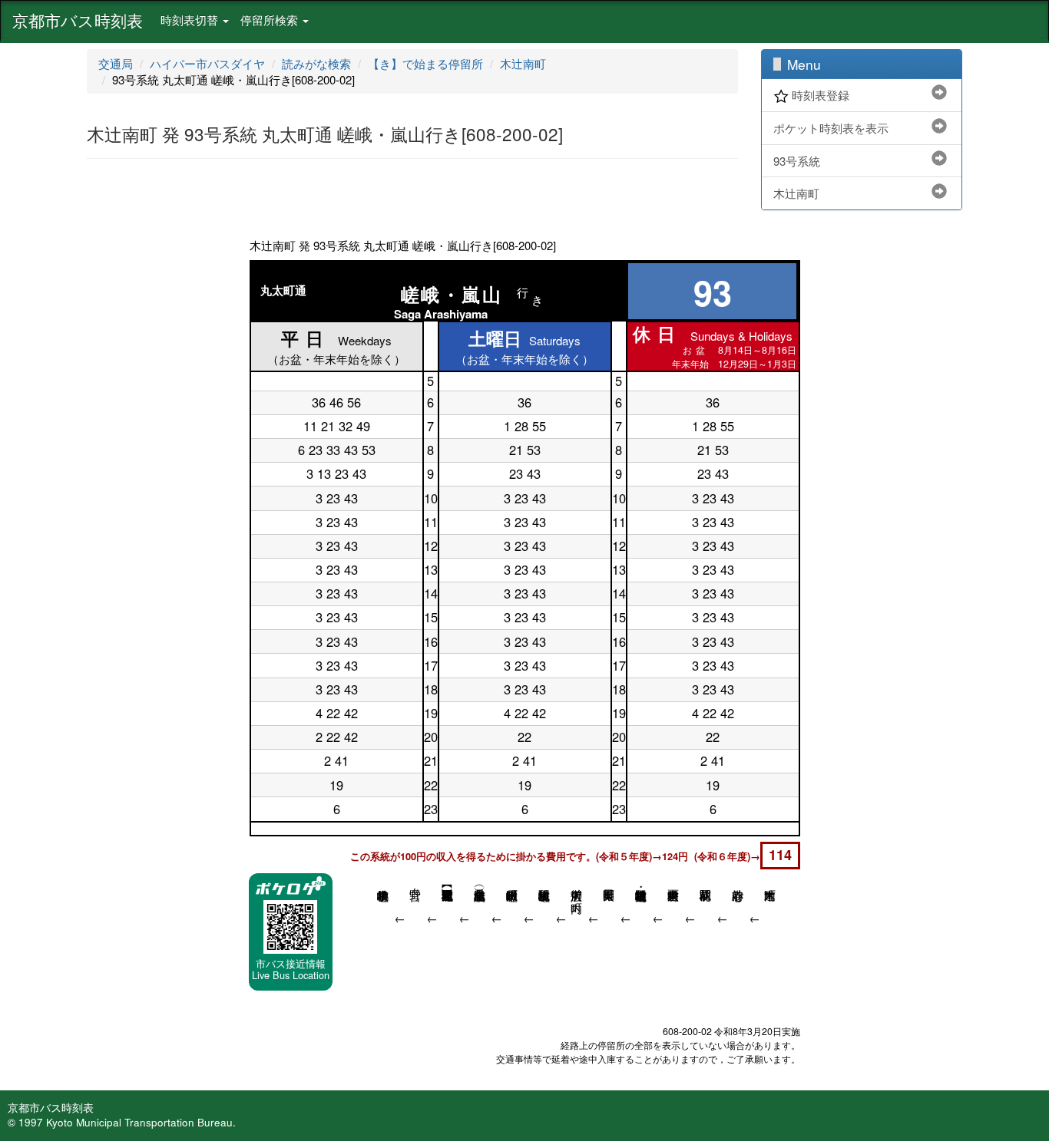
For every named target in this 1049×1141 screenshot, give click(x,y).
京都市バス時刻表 (77, 19)
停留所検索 (270, 20)
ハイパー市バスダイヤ (207, 63)
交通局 (115, 63)
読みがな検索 (316, 63)
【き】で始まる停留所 (425, 63)
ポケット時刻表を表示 (831, 128)
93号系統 (796, 161)
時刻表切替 (190, 20)
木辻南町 (523, 63)
